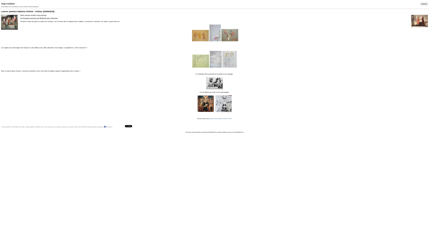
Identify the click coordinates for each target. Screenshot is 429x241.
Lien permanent (6, 127)
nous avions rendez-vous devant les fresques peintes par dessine (85, 127)
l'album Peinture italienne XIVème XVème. (221, 118)
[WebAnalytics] (4, 1)
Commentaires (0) (16, 127)
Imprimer (424, 4)
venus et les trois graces (47, 127)
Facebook (109, 127)
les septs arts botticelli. (60, 127)
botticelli (37, 127)
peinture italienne (30, 127)
